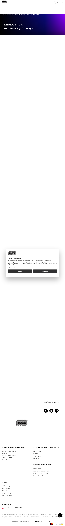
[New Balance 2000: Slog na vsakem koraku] (32, 364)
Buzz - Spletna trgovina (7, 14)
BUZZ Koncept (6, 486)
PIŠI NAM (32, 12)
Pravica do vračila (38, 476)
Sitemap (4, 498)
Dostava (35, 453)
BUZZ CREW (21, 14)
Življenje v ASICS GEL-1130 (32, 296)
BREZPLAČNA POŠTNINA (32, 9)
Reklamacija (36, 458)
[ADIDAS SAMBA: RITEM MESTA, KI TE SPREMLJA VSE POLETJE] (32, 320)
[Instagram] (51, 411)
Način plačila (37, 451)
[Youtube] (57, 411)
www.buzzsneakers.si (22, 522)
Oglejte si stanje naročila (9, 451)
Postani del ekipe (7, 495)
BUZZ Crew (5, 491)
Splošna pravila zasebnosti (41, 471)
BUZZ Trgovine (6, 493)
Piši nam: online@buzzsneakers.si (9, 454)
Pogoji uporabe (37, 468)
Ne (17, 243)
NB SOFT (37, 522)
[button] (60, 515)
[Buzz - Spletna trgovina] (4, 2)
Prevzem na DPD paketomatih (32, 6)
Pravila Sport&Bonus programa (42, 473)
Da (11, 243)
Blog (16, 14)
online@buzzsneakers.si (32, 14)
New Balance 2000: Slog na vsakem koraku (32, 384)
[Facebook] (46, 411)
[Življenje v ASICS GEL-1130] (32, 276)
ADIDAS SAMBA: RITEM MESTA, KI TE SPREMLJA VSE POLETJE (32, 340)
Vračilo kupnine (37, 456)
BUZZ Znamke (6, 488)
